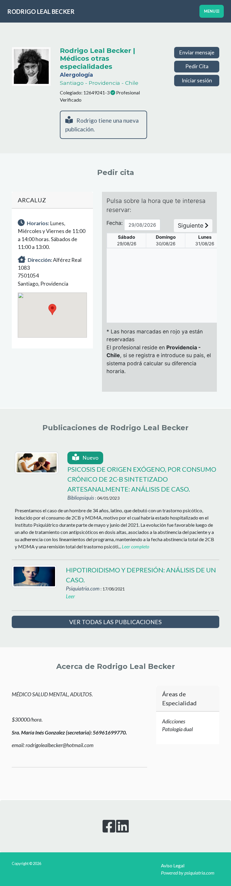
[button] (52, 309)
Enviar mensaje (196, 52)
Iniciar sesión (197, 80)
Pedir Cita (196, 66)
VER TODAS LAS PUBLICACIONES (115, 621)
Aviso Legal (172, 865)
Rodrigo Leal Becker (41, 11)
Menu (210, 11)
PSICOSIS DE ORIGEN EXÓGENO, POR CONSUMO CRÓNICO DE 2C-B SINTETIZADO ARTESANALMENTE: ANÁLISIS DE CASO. (141, 479)
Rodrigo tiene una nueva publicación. (102, 125)
